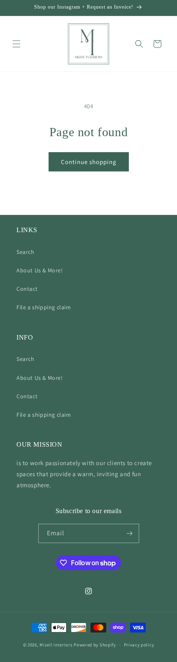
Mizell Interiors (56, 645)
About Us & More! (39, 270)
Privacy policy (139, 645)
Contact (26, 288)
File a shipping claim (43, 307)
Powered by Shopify (95, 645)
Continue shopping (88, 162)
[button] (16, 44)
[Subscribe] (130, 533)
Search (25, 252)
